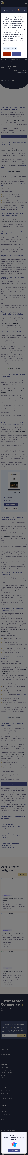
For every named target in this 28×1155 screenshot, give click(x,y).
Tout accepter (17, 54)
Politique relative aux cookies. (16, 36)
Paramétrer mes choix (9, 48)
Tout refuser (7, 54)
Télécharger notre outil (14, 1150)
